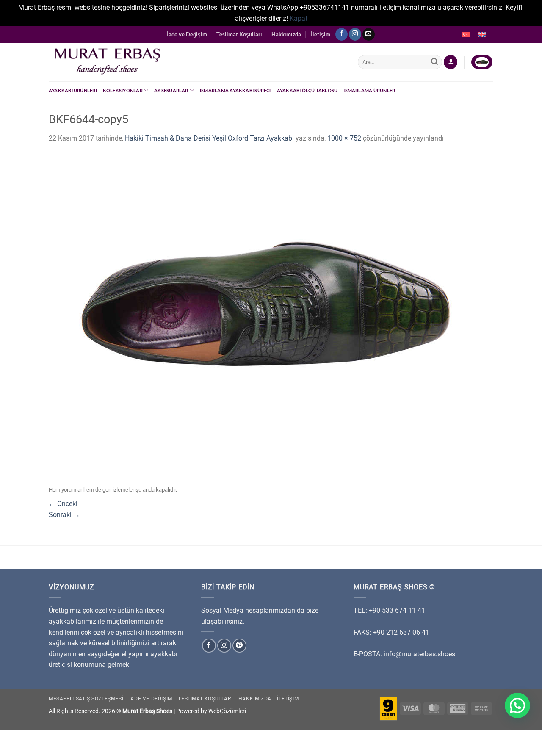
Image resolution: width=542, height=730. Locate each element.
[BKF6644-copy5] (260, 313)
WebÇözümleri (227, 711)
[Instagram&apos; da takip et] (355, 34)
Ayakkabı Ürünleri (73, 90)
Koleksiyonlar (123, 90)
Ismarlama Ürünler (369, 90)
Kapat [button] (298, 18)
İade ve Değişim (187, 34)
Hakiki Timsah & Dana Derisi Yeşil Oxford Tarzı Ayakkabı (209, 138)
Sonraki (64, 515)
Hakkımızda (286, 34)
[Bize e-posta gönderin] (368, 34)
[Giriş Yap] (450, 62)
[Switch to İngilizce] (482, 34)
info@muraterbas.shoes (419, 654)
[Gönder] (434, 62)
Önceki (63, 504)
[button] (517, 705)
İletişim (320, 34)
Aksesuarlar (171, 90)
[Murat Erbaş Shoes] (197, 62)
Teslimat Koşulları (239, 34)
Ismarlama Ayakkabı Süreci (235, 90)
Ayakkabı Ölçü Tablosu (307, 90)
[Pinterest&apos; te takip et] (239, 646)
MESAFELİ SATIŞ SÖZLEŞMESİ (86, 699)
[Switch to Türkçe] (466, 34)
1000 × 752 (344, 138)
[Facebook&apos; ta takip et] (341, 34)
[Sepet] (481, 62)
